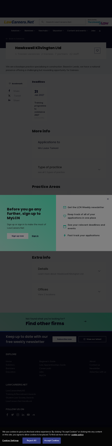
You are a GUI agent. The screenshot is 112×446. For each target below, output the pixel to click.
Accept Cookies (51, 440)
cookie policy (77, 434)
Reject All (31, 440)
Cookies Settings (10, 440)
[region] (56, 436)
